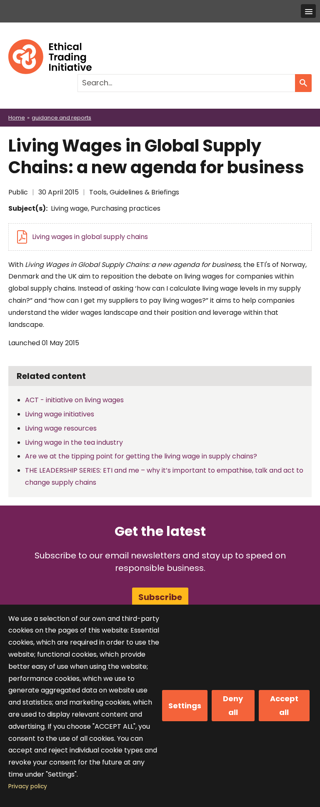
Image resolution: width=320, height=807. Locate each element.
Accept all (284, 705)
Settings (184, 705)
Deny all (233, 705)
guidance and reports (61, 118)
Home (16, 118)
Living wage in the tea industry (74, 442)
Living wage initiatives (59, 414)
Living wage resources (61, 428)
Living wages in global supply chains (90, 237)
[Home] (50, 45)
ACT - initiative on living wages (74, 400)
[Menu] (308, 11)
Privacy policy (27, 786)
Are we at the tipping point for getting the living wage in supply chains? (141, 456)
